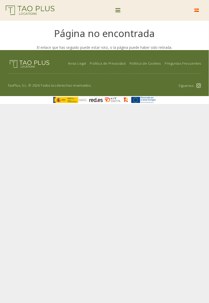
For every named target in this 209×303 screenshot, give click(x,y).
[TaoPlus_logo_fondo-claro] (30, 10)
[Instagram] (198, 85)
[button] (118, 10)
